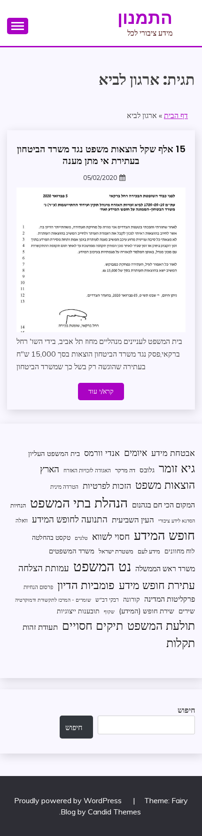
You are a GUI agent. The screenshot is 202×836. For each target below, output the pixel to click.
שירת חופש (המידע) (146, 610)
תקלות (180, 642)
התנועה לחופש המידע (70, 519)
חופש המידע (164, 535)
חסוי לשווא (111, 536)
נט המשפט (102, 566)
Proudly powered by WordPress (69, 800)
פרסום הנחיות (38, 586)
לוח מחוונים (179, 551)
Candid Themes (114, 811)
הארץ (49, 469)
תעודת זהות (40, 627)
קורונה (131, 599)
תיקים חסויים (92, 625)
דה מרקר (125, 470)
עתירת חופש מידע (157, 585)
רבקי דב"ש (107, 599)
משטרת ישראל (116, 551)
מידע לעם (149, 551)
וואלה (22, 520)
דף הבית (176, 115)
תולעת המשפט (161, 625)
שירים (187, 610)
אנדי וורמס (102, 453)
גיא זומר (177, 468)
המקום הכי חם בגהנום (163, 504)
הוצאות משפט (165, 485)
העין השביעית (133, 519)
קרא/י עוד (101, 391)
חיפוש (186, 710)
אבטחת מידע (173, 453)
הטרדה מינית (64, 486)
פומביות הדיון (86, 585)
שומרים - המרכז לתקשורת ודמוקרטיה (53, 600)
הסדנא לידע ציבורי (176, 520)
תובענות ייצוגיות (78, 611)
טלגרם (81, 538)
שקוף (109, 611)
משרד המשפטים (71, 550)
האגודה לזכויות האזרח (87, 470)
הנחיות (18, 505)
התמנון (144, 18)
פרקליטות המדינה (169, 599)
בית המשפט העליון (54, 453)
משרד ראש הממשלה (165, 568)
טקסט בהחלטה (51, 537)
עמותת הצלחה (43, 568)
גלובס (147, 469)
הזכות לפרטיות (107, 485)
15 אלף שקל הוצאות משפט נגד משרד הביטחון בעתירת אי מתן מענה (101, 154)
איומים (135, 452)
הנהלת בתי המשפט (79, 502)
